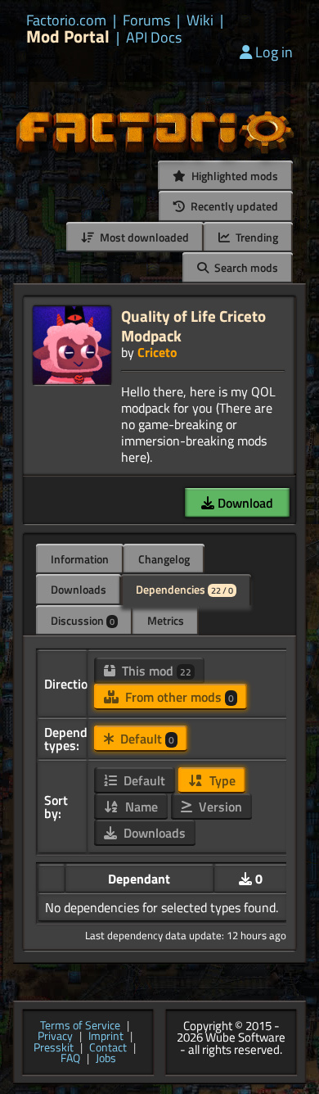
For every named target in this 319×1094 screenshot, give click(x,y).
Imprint (106, 1036)
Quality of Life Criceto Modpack (193, 325)
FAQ (70, 1059)
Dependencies (184, 589)
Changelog (164, 558)
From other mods (178, 697)
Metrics (165, 620)
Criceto (157, 352)
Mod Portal (68, 36)
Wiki (199, 20)
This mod (155, 670)
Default (145, 738)
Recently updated (233, 206)
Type (221, 780)
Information (80, 558)
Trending (255, 237)
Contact (108, 1048)
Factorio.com (66, 20)
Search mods (245, 267)
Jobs (106, 1059)
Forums (146, 20)
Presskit (54, 1048)
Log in (274, 52)
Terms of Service (80, 1026)
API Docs (154, 37)
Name (140, 806)
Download (243, 503)
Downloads (78, 589)
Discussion (83, 620)
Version (218, 806)
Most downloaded (143, 237)
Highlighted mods (233, 175)
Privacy (55, 1036)
